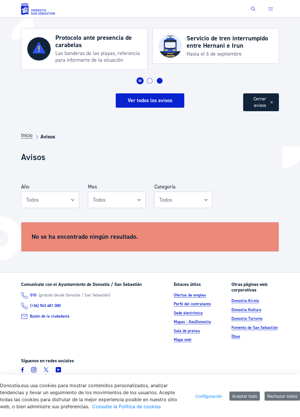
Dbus (235, 336)
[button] (253, 9)
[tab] (150, 81)
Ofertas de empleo (190, 295)
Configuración (208, 396)
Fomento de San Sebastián (254, 327)
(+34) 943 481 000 (45, 305)
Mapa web (182, 339)
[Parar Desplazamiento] (140, 80)
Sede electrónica (188, 313)
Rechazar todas (282, 396)
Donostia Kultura (246, 310)
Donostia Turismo (246, 318)
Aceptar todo (244, 396)
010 (33, 295)
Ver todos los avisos (150, 100)
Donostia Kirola (245, 300)
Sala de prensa (187, 331)
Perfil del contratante (192, 304)
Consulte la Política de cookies (126, 406)
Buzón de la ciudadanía (49, 316)
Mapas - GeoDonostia (192, 322)
